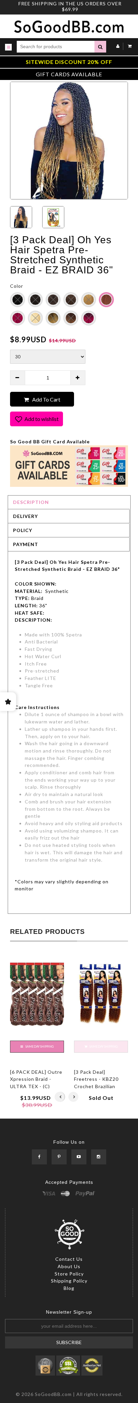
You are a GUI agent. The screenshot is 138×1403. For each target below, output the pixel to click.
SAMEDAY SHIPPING (39, 1046)
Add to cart (46, 399)
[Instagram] (98, 1157)
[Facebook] (39, 1157)
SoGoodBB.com (53, 1394)
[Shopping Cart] (128, 46)
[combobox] (55, 47)
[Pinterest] (59, 1157)
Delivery (25, 516)
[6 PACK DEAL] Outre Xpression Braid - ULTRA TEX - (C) (36, 1079)
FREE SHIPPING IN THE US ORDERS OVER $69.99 (70, 6)
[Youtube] (79, 1157)
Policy (22, 530)
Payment (25, 544)
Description (31, 502)
